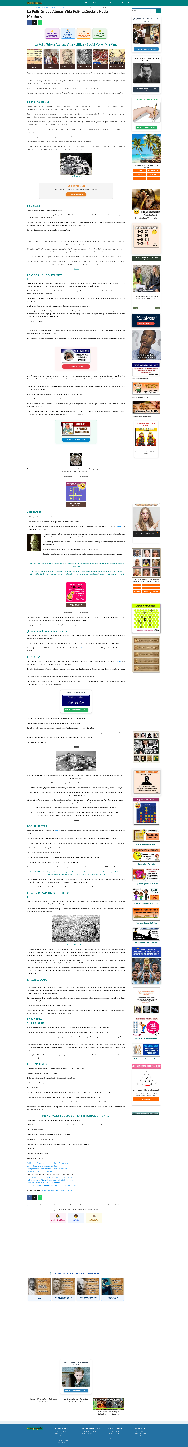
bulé (82, 648)
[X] (34, 22)
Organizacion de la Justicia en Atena (40, 1172)
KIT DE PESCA (139, 174)
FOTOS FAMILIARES (153, 170)
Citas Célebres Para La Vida (140, 378)
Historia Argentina (60, 1431)
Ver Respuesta (146, 323)
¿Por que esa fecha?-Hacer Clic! (146, 89)
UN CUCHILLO (153, 178)
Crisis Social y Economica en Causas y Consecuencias (50, 1177)
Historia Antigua (60, 1433)
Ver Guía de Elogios (76, 366)
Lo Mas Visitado (139, 1431)
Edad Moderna (59, 1438)
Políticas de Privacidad (141, 1433)
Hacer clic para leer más (146, 127)
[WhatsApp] (40, 22)
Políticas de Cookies (140, 1436)
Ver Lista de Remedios (76, 440)
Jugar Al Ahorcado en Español (146, 844)
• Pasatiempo (113, 3)
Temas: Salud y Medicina (89, 1431)
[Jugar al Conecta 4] (146, 811)
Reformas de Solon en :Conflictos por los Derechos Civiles (51, 1186)
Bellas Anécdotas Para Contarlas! (141, 416)
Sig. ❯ (157, 308)
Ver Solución (146, 1099)
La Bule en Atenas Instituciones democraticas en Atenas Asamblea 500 (51, 1205)
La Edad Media (59, 1436)
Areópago (57, 830)
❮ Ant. (135, 308)
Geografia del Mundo (114, 1431)
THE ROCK (137, 588)
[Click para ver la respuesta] (153, 243)
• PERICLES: (34, 512)
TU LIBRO (139, 170)
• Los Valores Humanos (98, 3)
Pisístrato (118, 526)
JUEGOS (139, 178)
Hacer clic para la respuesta (76, 710)
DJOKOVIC (155, 591)
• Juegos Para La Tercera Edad (79, 3)
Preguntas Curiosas (113, 1438)
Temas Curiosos (112, 1436)
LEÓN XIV (155, 588)
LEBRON (146, 588)
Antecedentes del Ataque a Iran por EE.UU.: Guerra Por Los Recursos (101, 1205)
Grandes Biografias (60, 1442)
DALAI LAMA (137, 591)
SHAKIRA (146, 591)
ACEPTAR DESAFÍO (76, 194)
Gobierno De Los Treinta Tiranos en (43, 1183)
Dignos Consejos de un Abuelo (141, 397)
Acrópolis (118, 661)
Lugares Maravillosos (114, 1433)
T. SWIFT (155, 584)
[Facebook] (29, 22)
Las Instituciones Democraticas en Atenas (42, 1166)
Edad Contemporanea (61, 1440)
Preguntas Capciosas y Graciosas (146, 884)
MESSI (137, 584)
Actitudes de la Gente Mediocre (146, 943)
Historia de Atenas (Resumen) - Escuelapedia (57, 1190)
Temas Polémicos (87, 1436)
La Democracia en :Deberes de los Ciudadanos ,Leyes (50, 1180)
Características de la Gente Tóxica (146, 903)
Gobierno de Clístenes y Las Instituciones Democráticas (48, 1163)
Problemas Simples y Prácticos (146, 923)
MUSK (146, 584)
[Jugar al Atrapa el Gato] (146, 618)
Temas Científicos (87, 1433)
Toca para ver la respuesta (76, 504)
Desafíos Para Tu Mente (146, 864)
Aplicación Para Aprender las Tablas (146, 1059)
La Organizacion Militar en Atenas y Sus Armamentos (47, 1169)
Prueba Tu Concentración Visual (146, 1038)
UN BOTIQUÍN (153, 174)
